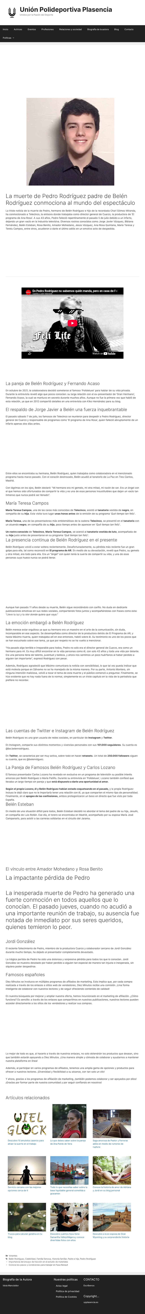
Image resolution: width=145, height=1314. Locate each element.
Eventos (32, 29)
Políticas (7, 37)
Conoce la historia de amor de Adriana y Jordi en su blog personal (112, 1189)
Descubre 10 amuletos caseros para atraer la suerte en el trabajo (26, 1142)
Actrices (18, 29)
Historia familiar (59, 1259)
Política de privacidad (67, 1291)
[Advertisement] (72, 75)
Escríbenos (89, 1285)
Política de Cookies (66, 1296)
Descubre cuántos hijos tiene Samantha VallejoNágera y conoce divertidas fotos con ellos (67, 1237)
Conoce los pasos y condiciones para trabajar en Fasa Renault (38, 1265)
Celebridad (30, 1259)
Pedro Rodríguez (88, 1259)
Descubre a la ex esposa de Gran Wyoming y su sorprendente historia (111, 1235)
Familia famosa (44, 1259)
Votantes (13, 1255)
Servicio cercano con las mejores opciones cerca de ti (24, 1189)
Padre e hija (73, 1259)
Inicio (5, 29)
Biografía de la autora (98, 29)
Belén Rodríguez (16, 1259)
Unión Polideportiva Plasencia (66, 9)
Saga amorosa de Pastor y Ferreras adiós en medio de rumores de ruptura (110, 1143)
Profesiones (47, 29)
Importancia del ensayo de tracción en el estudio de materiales (38, 1262)
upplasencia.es (91, 1302)
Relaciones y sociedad (70, 29)
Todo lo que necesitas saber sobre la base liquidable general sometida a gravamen (68, 1190)
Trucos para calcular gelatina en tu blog (25, 1235)
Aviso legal (62, 1285)
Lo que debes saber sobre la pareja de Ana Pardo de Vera (68, 1142)
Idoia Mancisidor (11, 1285)
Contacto (129, 29)
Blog (116, 29)
